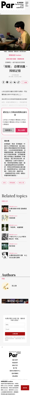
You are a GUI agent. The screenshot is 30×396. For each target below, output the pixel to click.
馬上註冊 (21, 130)
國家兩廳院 (15, 373)
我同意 (25, 388)
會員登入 (8, 130)
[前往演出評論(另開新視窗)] (15, 301)
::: (22, 3)
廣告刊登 (15, 365)
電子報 (15, 368)
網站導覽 (15, 376)
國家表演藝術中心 (15, 371)
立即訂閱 (15, 334)
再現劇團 (12, 183)
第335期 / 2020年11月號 (15, 76)
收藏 (25, 82)
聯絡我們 (15, 363)
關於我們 (15, 360)
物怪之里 (21, 183)
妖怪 (19, 94)
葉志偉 (17, 75)
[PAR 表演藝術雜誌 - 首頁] (11, 5)
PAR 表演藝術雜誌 (15, 354)
